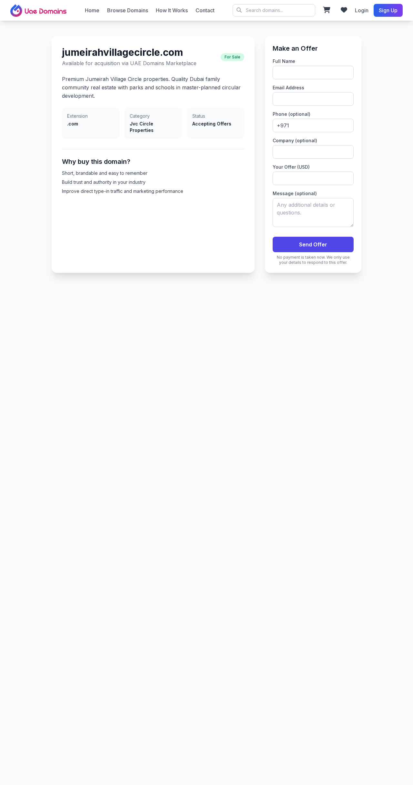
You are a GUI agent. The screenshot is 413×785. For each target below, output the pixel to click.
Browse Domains (127, 10)
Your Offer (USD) (291, 167)
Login (361, 10)
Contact (205, 10)
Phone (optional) (291, 114)
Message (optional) (295, 193)
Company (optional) (295, 140)
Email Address (288, 87)
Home (92, 10)
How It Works (172, 10)
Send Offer (313, 244)
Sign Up (388, 10)
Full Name (284, 61)
